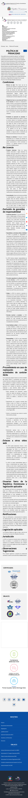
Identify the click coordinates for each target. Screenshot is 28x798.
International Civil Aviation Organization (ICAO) (10, 759)
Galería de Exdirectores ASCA (7, 734)
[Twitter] (18, 22)
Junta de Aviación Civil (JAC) (6, 765)
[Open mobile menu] (2, 17)
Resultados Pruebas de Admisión (9, 28)
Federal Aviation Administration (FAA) (8, 756)
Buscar (26, 11)
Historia (2, 722)
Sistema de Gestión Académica (8, 32)
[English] (10, 14)
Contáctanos (14, 654)
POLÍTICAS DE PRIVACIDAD (18, 792)
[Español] (9, 14)
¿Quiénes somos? (4, 731)
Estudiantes (4, 30)
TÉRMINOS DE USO (8, 792)
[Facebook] (8, 22)
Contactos (23, 14)
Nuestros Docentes (6, 37)
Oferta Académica (6, 29)
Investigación (5, 38)
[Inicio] (3, 25)
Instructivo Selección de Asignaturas (9, 31)
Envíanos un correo (14, 668)
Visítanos (14, 681)
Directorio (3, 740)
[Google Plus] (21, 22)
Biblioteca (4, 39)
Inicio (12, 14)
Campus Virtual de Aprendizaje (8, 33)
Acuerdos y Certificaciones (6, 737)
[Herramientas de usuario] (25, 51)
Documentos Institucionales (6, 725)
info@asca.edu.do (15, 145)
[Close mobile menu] (2, 18)
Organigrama (4, 728)
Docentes (4, 35)
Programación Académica (7, 34)
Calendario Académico (6, 37)
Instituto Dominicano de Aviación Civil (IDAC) (10, 750)
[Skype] (14, 22)
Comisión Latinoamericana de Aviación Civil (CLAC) (11, 762)
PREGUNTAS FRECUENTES (14, 793)
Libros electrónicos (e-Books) (8, 40)
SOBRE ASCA (5, 26)
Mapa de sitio (17, 14)
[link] (14, 790)
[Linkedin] (11, 22)
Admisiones (4, 27)
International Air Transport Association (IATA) (10, 753)
